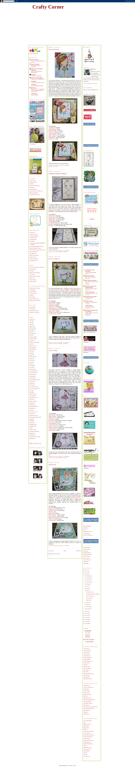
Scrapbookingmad (89, 641)
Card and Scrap (52, 129)
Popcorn (31, 403)
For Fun (31, 360)
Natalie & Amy (52, 311)
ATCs (31, 322)
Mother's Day (32, 394)
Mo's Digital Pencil (88, 554)
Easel (31, 353)
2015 (86, 574)
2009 (86, 621)
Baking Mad (86, 727)
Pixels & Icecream (33, 251)
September (88, 582)
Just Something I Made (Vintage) (36, 246)
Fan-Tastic (51, 420)
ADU (31, 321)
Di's (30, 344)
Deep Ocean (51, 419)
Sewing (31, 419)
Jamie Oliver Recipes (88, 736)
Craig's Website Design (88, 731)
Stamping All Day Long (89, 673)
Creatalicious (52, 127)
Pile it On (51, 507)
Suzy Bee (51, 224)
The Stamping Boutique (54, 309)
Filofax (31, 358)
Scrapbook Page (33, 415)
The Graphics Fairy (34, 260)
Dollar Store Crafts (87, 698)
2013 (86, 613)
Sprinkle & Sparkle (53, 427)
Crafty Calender (52, 136)
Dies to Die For (87, 663)
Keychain (32, 381)
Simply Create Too (53, 218)
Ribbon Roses (87, 710)
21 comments (66, 545)
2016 (86, 572)
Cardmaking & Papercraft (35, 288)
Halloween (32, 374)
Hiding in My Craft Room (54, 517)
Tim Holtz (33, 74)
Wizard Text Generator (34, 312)
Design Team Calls (87, 694)
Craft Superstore (87, 655)
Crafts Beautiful (33, 291)
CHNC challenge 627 (89, 297)
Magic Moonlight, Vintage (35, 248)
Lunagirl (50, 221)
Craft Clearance (87, 654)
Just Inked (86, 551)
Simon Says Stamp (35, 64)
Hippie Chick (52, 88)
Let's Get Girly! (53, 350)
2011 (86, 617)
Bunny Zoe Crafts (87, 650)
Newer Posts (51, 550)
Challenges (32, 337)
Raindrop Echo (33, 406)
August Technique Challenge (90, 272)
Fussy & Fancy (52, 426)
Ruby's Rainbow (52, 302)
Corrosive (51, 519)
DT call (31, 351)
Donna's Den (32, 346)
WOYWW (32, 438)
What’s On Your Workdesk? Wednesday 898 (36, 72)
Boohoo (85, 729)
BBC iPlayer (86, 726)
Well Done (32, 435)
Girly (31, 367)
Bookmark (32, 333)
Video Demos (86, 714)
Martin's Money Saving (89, 740)
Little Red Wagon (52, 130)
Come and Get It (52, 516)
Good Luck (32, 369)
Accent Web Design (88, 720)
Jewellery (32, 378)
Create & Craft (87, 692)
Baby (31, 324)
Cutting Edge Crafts (88, 661)
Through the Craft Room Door (55, 312)
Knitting (31, 383)
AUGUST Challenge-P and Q (90, 288)
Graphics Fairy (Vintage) (35, 276)
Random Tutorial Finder (89, 708)
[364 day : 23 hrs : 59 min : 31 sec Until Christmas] (92, 221)
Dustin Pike (32, 241)
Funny (31, 363)
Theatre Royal (87, 751)
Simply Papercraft (53, 308)
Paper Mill (86, 671)
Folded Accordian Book (35, 185)
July (87, 586)
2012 (86, 615)
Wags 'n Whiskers (53, 134)
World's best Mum (34, 95)
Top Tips (85, 754)
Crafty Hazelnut (52, 429)
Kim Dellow (33, 81)
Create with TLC (35, 59)
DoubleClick (51, 509)
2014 (86, 611)
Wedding (31, 433)
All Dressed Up (77, 80)
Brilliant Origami (33, 182)
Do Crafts (86, 696)
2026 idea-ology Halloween (36, 75)
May (87, 590)
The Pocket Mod (87, 749)
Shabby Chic (32, 278)
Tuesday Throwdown (53, 424)
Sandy (66, 291)
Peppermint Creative (88, 531)
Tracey (94, 69)
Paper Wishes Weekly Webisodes (90, 707)
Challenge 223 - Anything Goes (91, 302)
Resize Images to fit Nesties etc (36, 191)
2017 (86, 570)
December (88, 576)
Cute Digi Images (33, 239)
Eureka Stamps (52, 520)
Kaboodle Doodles (33, 379)
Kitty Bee (51, 512)
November (88, 578)
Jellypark (31, 376)
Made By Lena (71, 765)
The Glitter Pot (87, 677)
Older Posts (78, 550)
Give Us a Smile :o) (54, 259)
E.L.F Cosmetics (87, 733)
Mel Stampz (33, 88)
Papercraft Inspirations (34, 298)
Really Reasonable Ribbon (37, 78)
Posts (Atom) (57, 553)
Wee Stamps (86, 563)
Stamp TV (86, 712)
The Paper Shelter (33, 431)
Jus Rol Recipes (87, 738)
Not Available (87, 631)
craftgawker (33, 84)
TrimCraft (87, 635)
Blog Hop (32, 330)
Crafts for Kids (87, 690)
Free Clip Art (32, 274)
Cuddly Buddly (87, 547)
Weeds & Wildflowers (88, 535)
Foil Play (85, 664)
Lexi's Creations (33, 387)
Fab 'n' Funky (52, 422)
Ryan (31, 410)
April (87, 602)
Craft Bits (32, 183)
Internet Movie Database (89, 735)
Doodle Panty (52, 215)
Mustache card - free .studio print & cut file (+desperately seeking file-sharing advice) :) (37, 90)
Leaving (31, 385)
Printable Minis (33, 253)
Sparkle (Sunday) (89, 305)
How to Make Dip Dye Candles (37, 85)
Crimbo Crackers (89, 301)
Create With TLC (33, 237)
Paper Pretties (32, 397)
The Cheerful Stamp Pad (54, 222)
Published (32, 404)
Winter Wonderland (89, 292)
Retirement (32, 408)
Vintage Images (33, 279)
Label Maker (32, 309)
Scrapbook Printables (34, 258)
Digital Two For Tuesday (35, 272)
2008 (86, 623)
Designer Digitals (87, 526)
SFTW (31, 420)
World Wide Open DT (34, 436)
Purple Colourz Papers (34, 255)
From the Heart (87, 549)
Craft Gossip (86, 689)
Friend (31, 362)
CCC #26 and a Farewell (89, 307)
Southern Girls (52, 304)
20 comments (66, 250)
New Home (32, 395)
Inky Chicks (51, 139)
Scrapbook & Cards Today (35, 300)
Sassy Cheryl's (33, 412)
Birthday (31, 328)
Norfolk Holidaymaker (88, 743)
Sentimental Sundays (34, 417)
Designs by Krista (33, 342)
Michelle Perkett (87, 552)
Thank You (32, 429)
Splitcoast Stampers (34, 192)
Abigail (31, 319)
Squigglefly (32, 424)
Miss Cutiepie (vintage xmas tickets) (37, 250)
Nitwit (85, 529)
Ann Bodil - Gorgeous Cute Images (37, 267)
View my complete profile (90, 83)
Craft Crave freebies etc (88, 687)
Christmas (32, 338)
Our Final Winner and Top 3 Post (91, 293)
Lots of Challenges (34, 388)
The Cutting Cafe (87, 560)
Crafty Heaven (34, 93)
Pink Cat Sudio (87, 556)
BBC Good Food (87, 724)
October (88, 580)
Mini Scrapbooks (33, 189)
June (87, 588)
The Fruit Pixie (87, 675)
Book (31, 331)
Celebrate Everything (53, 292)
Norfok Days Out (87, 742)
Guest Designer (33, 370)
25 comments (66, 165)
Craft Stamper (32, 290)
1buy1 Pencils (87, 648)
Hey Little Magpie (87, 668)
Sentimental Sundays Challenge (58, 173)
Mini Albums (32, 297)
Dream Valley (52, 513)
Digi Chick (86, 528)
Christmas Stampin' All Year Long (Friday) (91, 310)
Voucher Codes (87, 756)
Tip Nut (85, 752)
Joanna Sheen (88, 630)
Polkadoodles (52, 137)
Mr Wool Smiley (76, 291)
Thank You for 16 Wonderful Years (37, 79)
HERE (77, 95)
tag (30, 427)
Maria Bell (32, 187)
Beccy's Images (33, 269)
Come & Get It (52, 430)
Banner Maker (33, 307)
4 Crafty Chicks (52, 217)
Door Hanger (32, 347)
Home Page (87, 636)
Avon (85, 722)
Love (31, 390)
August (88, 584)
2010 (86, 619)
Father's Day (32, 356)
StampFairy (32, 426)
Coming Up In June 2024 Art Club (37, 82)
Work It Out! (52, 465)
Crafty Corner (48, 7)
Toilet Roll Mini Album (35, 194)
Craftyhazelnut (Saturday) (91, 296)
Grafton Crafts (87, 666)
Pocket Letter (32, 401)
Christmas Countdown (91, 208)
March (87, 604)
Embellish (32, 295)
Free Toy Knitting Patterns (89, 699)
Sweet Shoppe (87, 533)
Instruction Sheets (87, 701)
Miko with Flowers (65, 208)
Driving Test (32, 349)
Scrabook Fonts (33, 257)
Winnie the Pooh (33, 281)
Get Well (31, 365)
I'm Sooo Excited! (54, 49)
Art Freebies (32, 232)
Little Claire (51, 305)
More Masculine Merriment (90, 277)
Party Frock (71, 375)
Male (31, 392)
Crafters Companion (89, 639)
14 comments (66, 342)
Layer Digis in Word (88, 703)
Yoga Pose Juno (58, 499)
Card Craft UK (87, 652)
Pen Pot (31, 399)
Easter (31, 354)
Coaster (31, 340)
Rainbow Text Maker (34, 310)
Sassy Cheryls (86, 558)
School (31, 413)
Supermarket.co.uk (87, 747)
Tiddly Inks (86, 561)
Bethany (31, 326)
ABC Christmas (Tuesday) (91, 280)
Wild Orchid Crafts (88, 678)
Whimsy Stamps (52, 416)
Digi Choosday (52, 414)
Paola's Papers (75, 497)
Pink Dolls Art (53, 208)
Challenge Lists (87, 685)
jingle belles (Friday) (89, 275)
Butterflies (32, 270)
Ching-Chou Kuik (33, 234)
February (88, 606)
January (88, 608)
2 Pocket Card (32, 180)
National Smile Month (75, 288)
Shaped (31, 422)
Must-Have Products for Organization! (35, 66)
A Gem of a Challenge (54, 132)
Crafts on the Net (33, 293)
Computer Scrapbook (34, 236)
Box (30, 335)
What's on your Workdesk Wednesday (37, 69)
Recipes (85, 745)
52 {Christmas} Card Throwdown (89, 270)
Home (65, 550)
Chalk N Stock (52, 306)
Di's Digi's (51, 225)
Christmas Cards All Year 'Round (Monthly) (91, 286)
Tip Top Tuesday (52, 313)
